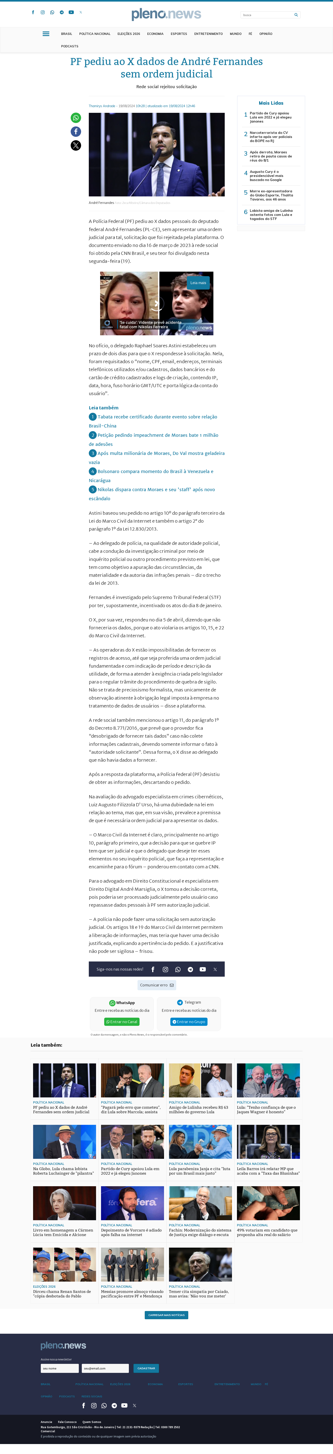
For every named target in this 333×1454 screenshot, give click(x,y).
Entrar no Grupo (190, 1021)
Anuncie (46, 1422)
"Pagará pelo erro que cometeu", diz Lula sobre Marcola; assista (131, 1109)
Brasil (66, 34)
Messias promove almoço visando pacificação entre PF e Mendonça (132, 1294)
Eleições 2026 (129, 34)
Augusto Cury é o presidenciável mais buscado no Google (266, 175)
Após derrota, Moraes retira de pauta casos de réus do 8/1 (271, 156)
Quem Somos (91, 1422)
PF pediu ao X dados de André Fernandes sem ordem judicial (61, 1109)
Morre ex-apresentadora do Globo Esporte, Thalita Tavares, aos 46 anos (271, 195)
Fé (250, 34)
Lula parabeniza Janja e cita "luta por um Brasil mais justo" (199, 1171)
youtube (71, 12)
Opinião (265, 34)
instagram (42, 12)
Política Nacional (94, 34)
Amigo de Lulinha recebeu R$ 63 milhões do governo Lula (198, 1109)
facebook (33, 12)
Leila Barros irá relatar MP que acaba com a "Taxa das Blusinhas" (268, 1171)
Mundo (235, 34)
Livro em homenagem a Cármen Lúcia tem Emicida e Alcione (63, 1232)
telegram (61, 12)
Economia (155, 34)
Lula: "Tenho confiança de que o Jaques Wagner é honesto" (266, 1109)
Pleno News (166, 14)
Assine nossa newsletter (56, 1359)
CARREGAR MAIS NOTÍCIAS (166, 1315)
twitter (80, 12)
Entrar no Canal (123, 1021)
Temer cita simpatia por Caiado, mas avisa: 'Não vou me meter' (199, 1294)
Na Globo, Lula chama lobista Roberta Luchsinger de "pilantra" (63, 1171)
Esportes (179, 34)
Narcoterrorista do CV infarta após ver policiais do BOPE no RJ (271, 136)
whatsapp (52, 12)
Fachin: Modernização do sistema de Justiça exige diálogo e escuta (200, 1232)
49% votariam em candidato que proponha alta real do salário (267, 1232)
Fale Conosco (67, 1422)
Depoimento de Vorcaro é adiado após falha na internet (131, 1232)
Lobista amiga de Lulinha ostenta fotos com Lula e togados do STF (271, 214)
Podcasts (69, 46)
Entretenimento (208, 34)
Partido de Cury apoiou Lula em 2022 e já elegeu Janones (271, 117)
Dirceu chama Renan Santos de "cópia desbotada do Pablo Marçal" (62, 1296)
